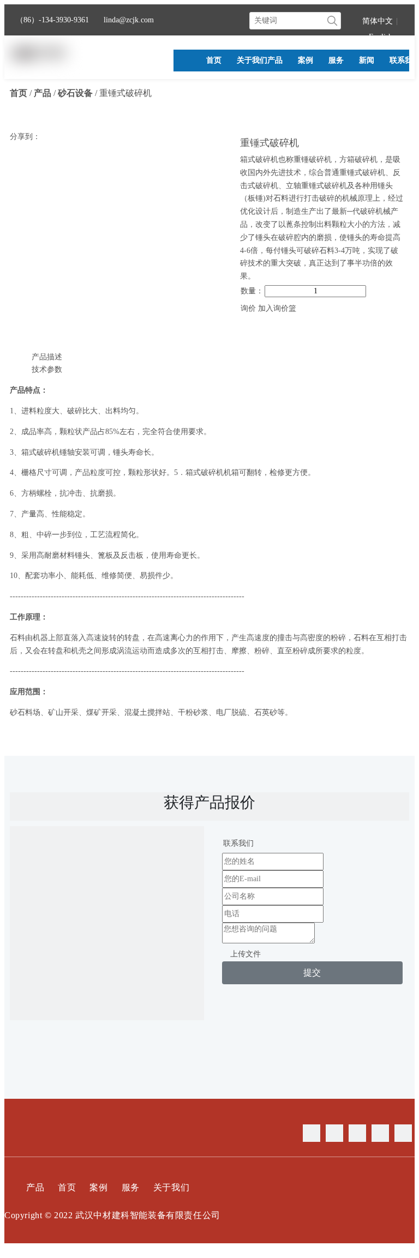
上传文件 (245, 954)
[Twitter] (357, 1133)
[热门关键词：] (332, 21)
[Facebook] (311, 1133)
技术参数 (47, 369)
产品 (35, 1187)
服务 (131, 1187)
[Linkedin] (334, 1133)
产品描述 (47, 357)
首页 (67, 1187)
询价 (248, 308)
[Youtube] (380, 1133)
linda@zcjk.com (129, 20)
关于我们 (171, 1187)
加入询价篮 (277, 308)
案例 (98, 1187)
